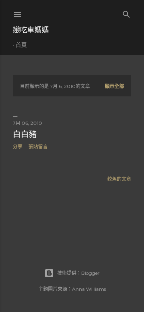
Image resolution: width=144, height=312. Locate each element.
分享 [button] (17, 147)
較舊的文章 (119, 179)
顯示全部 (114, 86)
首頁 (21, 44)
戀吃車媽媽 (31, 29)
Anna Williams (89, 289)
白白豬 (25, 134)
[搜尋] (126, 12)
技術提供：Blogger (78, 273)
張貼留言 (38, 147)
